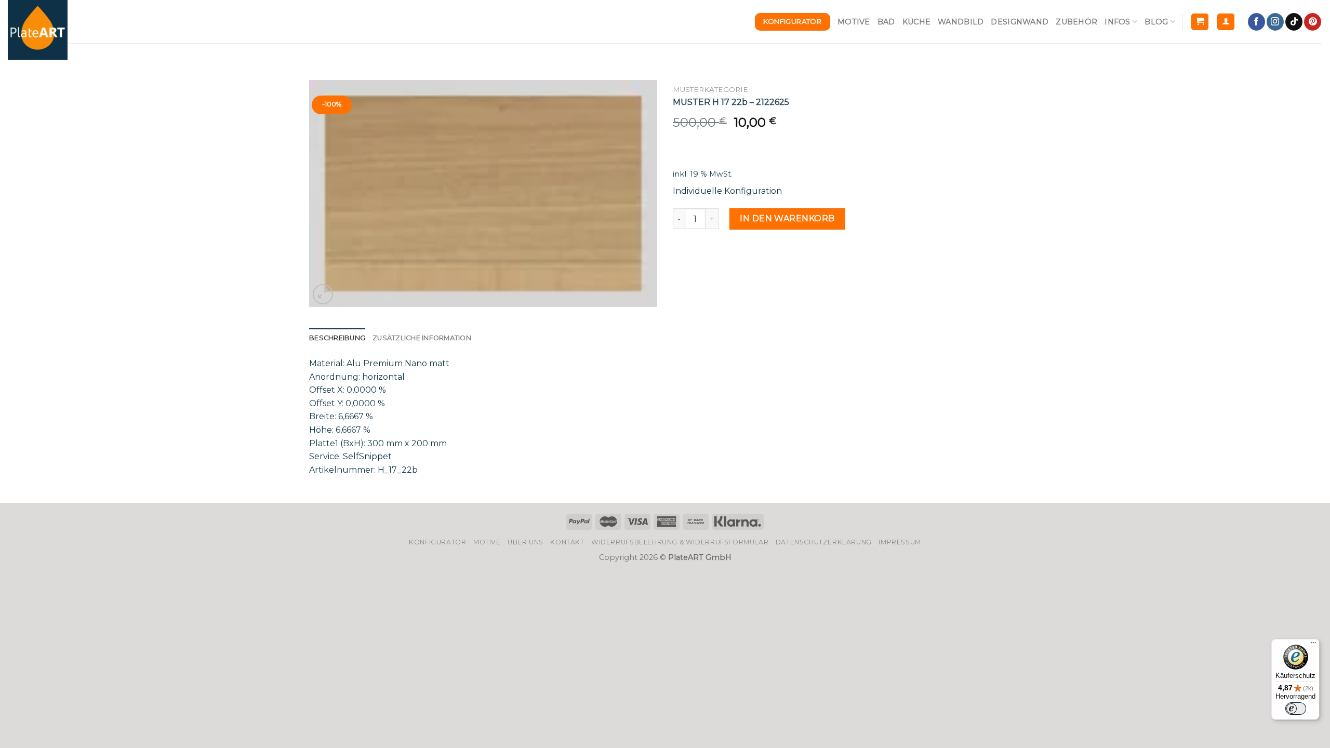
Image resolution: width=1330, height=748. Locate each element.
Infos (1117, 21)
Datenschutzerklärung (824, 542)
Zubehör (1076, 21)
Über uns (525, 542)
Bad (886, 21)
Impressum (900, 542)
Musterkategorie (710, 89)
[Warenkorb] (1199, 22)
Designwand (1019, 21)
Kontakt (567, 542)
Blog (1156, 21)
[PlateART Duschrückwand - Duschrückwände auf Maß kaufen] (38, 30)
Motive (853, 21)
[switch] (1295, 708)
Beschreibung (337, 338)
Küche (916, 21)
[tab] (337, 338)
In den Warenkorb (787, 218)
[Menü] (1313, 645)
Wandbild (960, 21)
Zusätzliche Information (422, 338)
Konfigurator (437, 542)
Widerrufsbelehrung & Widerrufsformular (679, 542)
